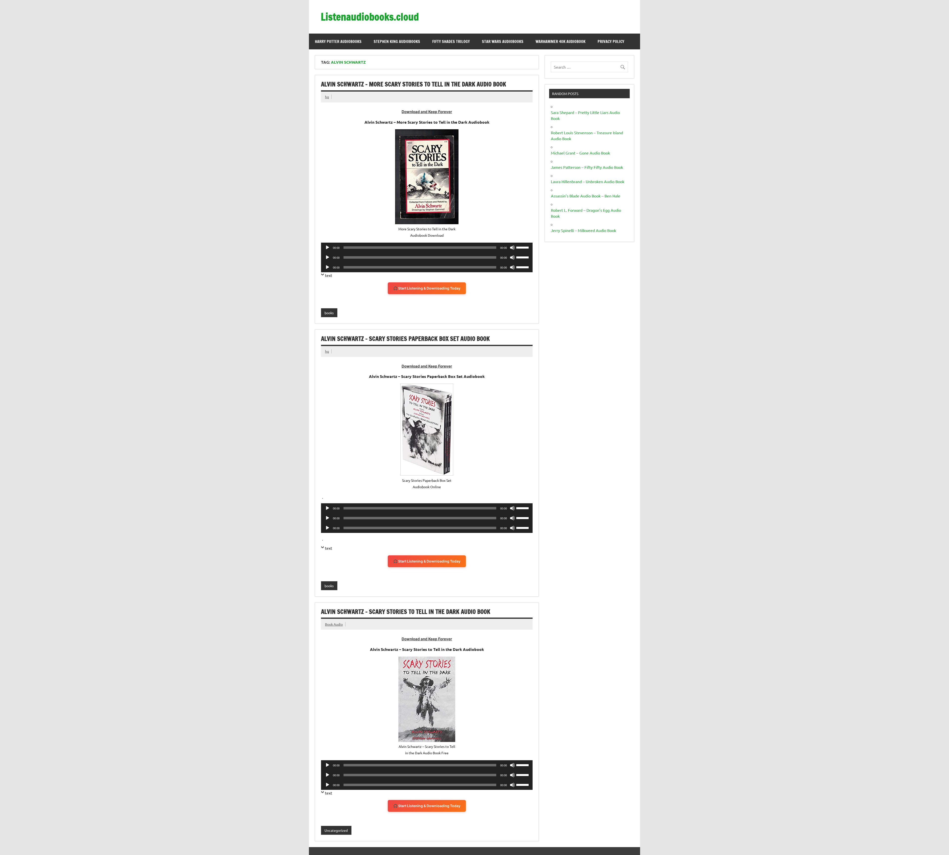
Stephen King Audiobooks (397, 41)
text (328, 275)
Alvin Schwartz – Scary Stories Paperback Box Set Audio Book (405, 338)
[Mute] (512, 247)
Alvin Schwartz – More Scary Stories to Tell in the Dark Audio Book (413, 84)
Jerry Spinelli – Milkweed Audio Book (583, 230)
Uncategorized (336, 830)
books (329, 313)
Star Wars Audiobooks (502, 41)
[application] (427, 248)
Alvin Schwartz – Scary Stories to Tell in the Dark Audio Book (405, 611)
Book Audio (334, 624)
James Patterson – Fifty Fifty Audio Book (587, 167)
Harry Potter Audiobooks (338, 41)
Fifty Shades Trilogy (451, 41)
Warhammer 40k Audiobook (560, 41)
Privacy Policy (611, 41)
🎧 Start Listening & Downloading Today (426, 288)
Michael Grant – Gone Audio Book (580, 152)
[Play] (327, 247)
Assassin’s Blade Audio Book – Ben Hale (585, 195)
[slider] (523, 247)
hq (327, 97)
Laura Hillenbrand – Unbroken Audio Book (587, 181)
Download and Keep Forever (427, 111)
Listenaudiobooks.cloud (370, 17)
